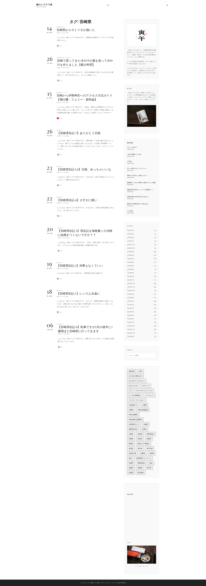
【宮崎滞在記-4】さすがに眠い (77, 200)
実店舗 (140, 434)
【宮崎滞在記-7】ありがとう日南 (78, 133)
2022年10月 (131, 333)
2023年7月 (130, 301)
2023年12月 (131, 283)
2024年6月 (130, 262)
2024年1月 (130, 280)
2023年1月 (130, 322)
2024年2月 (130, 276)
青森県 (131, 468)
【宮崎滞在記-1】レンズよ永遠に (78, 293)
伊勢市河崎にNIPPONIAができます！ (138, 197)
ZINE (140, 371)
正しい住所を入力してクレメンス (136, 168)
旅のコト (68, 57)
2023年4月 (130, 312)
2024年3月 (130, 273)
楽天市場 (149, 448)
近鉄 (130, 458)
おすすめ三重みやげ (135, 376)
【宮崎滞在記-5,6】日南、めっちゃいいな (84, 169)
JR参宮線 (131, 371)
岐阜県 (140, 439)
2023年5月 (130, 308)
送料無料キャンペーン (143, 458)
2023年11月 (131, 287)
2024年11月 (131, 244)
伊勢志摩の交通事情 (135, 419)
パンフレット (149, 395)
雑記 (151, 463)
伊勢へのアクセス (62, 92)
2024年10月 (131, 248)
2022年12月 (131, 326)
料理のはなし (61, 27)
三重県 (144, 405)
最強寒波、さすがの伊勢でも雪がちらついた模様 (141, 182)
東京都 (140, 448)
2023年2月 (130, 319)
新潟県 (131, 448)
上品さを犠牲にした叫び (134, 154)
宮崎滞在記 (150, 434)
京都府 (131, 410)
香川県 (149, 468)
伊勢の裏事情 (133, 415)
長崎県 (131, 463)
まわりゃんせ (133, 386)
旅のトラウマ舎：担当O (63, 32)
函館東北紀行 (133, 429)
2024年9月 (130, 252)
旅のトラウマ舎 (44, 4)
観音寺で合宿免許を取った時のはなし (138, 204)
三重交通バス (133, 405)
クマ (130, 390)
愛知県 (131, 444)
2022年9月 (130, 336)
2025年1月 (130, 241)
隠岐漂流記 (141, 463)
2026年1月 (130, 230)
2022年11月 (131, 329)
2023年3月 (130, 315)
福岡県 (143, 453)
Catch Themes (122, 583)
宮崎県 (131, 439)
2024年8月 (130, 255)
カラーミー (145, 386)
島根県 (149, 439)
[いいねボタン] (58, 46)
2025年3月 (130, 234)
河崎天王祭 (132, 453)
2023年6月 (130, 305)
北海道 (144, 429)
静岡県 (140, 468)
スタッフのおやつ (132, 147)
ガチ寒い (129, 161)
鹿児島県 (141, 473)
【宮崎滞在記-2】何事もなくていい (80, 265)
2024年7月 (130, 259)
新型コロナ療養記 (143, 444)
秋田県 (152, 453)
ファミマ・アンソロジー (137, 400)
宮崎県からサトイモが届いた (76, 30)
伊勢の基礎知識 (143, 410)
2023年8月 (130, 298)
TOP (108, 5)
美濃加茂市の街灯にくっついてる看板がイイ (140, 190)
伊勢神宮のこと (134, 424)
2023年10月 (131, 290)
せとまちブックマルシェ (137, 381)
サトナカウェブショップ (144, 390)
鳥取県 (131, 473)
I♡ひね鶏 (130, 211)
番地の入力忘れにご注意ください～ (137, 175)
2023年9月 (130, 294)
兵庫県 (146, 424)
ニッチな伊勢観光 (134, 395)
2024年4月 (130, 269)
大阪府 (131, 434)
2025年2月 (130, 237)
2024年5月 (130, 266)
